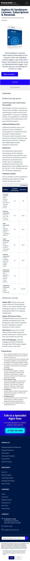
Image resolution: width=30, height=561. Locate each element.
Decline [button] (18, 557)
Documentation (15, 87)
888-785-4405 (16, 430)
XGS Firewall (5, 453)
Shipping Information (8, 481)
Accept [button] (11, 557)
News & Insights (6, 475)
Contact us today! (15, 69)
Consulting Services (7, 478)
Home (3, 494)
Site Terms (5, 505)
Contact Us (5, 497)
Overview (15, 82)
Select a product (9, 74)
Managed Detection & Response (11, 447)
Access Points (6, 459)
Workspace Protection (8, 456)
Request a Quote (7, 500)
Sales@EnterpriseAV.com (11, 530)
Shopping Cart (6, 503)
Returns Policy (6, 484)
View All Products (7, 462)
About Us (4, 472)
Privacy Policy (6, 508)
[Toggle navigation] (27, 3)
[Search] (26, 538)
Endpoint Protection (8, 450)
